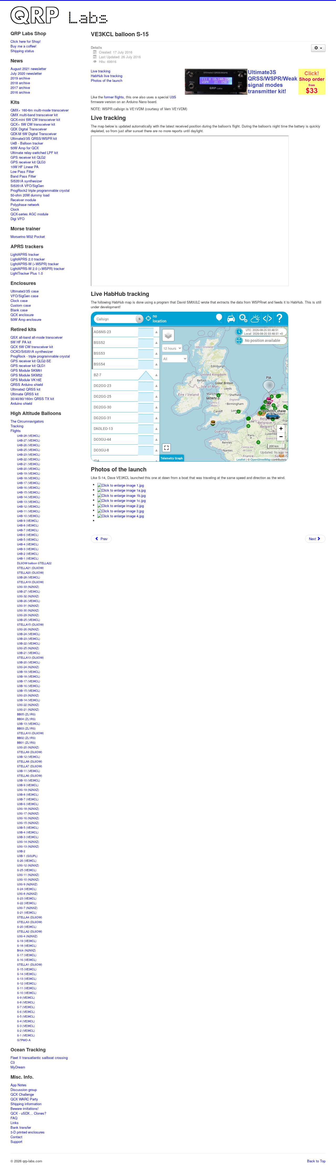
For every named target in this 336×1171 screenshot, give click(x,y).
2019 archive (20, 78)
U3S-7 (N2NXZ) (27, 908)
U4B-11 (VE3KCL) (28, 511)
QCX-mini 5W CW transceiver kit (35, 119)
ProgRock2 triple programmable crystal (40, 190)
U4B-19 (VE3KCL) (28, 473)
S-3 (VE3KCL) (26, 1026)
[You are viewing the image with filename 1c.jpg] (121, 500)
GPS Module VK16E (26, 379)
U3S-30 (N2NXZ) (28, 610)
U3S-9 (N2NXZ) (27, 884)
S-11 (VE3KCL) (26, 988)
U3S (173, 96)
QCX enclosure (22, 314)
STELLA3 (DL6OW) (29, 922)
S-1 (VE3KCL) (26, 1035)
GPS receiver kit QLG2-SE (30, 361)
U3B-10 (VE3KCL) (28, 780)
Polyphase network (24, 204)
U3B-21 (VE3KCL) (28, 653)
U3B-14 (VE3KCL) (28, 700)
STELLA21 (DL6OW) (30, 568)
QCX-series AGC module (29, 214)
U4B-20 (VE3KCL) (28, 468)
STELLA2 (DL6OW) (29, 931)
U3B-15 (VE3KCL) (28, 690)
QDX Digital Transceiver (28, 129)
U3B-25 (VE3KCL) (28, 620)
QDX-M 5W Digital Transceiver (33, 133)
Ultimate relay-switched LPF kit (34, 152)
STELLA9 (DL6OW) (29, 752)
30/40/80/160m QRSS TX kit (32, 398)
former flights (114, 96)
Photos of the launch (106, 80)
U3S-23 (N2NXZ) (28, 695)
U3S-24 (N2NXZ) (28, 667)
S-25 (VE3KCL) (26, 870)
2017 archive (20, 87)
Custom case (20, 305)
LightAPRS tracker (24, 254)
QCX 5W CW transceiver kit (31, 346)
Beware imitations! (24, 1108)
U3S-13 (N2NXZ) (28, 846)
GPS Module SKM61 (26, 370)
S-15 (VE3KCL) (26, 969)
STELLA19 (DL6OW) (30, 582)
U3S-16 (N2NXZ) (28, 818)
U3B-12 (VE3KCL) (28, 756)
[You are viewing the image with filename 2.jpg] (120, 505)
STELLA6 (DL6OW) (29, 775)
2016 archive (20, 92)
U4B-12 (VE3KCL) (28, 506)
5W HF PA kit (20, 342)
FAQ (13, 1118)
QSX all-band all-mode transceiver (36, 337)
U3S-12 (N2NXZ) (28, 865)
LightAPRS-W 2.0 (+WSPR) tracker (37, 268)
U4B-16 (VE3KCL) (28, 487)
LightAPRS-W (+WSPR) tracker (34, 264)
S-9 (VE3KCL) (26, 997)
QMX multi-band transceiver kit (34, 115)
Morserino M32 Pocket (27, 236)
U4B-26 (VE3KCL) (28, 445)
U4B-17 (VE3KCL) (28, 483)
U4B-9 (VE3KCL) (28, 520)
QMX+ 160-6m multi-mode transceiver (39, 110)
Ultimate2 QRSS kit (25, 389)
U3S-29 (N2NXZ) (28, 615)
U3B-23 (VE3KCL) (28, 638)
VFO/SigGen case (24, 296)
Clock (14, 209)
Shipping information (25, 1103)
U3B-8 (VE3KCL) (28, 794)
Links (14, 1122)
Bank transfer (20, 1127)
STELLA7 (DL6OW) (29, 766)
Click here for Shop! (25, 41)
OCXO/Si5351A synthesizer (31, 351)
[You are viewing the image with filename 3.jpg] (120, 510)
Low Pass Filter (22, 171)
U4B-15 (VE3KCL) (28, 492)
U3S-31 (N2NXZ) (28, 605)
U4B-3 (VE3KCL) (28, 549)
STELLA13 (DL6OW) (30, 657)
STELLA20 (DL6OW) (30, 572)
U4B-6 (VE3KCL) (28, 535)
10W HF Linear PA (24, 166)
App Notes (18, 1085)
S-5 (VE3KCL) (26, 1016)
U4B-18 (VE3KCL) (28, 478)
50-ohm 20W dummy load (29, 195)
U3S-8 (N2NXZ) (27, 893)
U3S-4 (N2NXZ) (27, 936)
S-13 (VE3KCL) (26, 978)
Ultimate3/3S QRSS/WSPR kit (33, 138)
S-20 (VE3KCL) (26, 926)
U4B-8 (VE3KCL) (28, 525)
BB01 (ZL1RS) (26, 742)
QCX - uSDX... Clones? (28, 1113)
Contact (16, 1137)
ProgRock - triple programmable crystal (40, 356)
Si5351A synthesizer (26, 181)
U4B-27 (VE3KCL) (28, 440)
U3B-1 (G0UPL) (27, 856)
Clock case (19, 300)
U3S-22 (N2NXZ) (28, 704)
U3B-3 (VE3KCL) (28, 837)
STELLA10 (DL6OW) (30, 733)
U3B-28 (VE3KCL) (28, 577)
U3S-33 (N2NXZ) (28, 586)
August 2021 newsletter (28, 68)
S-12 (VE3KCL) (26, 983)
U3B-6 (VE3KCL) (28, 804)
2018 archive (20, 83)
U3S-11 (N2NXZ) (28, 874)
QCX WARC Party (24, 1099)
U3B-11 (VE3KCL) (28, 771)
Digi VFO (17, 218)
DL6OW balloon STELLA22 (34, 563)
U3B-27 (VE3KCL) (28, 591)
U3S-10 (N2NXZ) (28, 879)
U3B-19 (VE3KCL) (28, 671)
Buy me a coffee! (23, 46)
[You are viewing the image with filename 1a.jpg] (121, 489)
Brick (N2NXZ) (26, 950)
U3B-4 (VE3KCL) (28, 832)
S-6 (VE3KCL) (26, 1011)
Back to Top (316, 1160)
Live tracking (100, 70)
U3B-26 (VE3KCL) (28, 601)
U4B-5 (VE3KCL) (28, 539)
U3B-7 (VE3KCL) (28, 799)
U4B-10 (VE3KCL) (28, 516)
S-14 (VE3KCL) (26, 974)
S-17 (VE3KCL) (26, 955)
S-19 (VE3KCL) (26, 941)
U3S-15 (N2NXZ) (28, 823)
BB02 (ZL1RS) (26, 738)
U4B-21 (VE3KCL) (28, 464)
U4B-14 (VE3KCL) (28, 497)
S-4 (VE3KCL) (26, 1021)
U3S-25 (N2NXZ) (28, 648)
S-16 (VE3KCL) (26, 959)
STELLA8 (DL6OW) (29, 761)
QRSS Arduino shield (26, 384)
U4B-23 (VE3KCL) (28, 454)
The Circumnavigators (27, 421)
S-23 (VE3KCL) (26, 898)
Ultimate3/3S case (24, 291)
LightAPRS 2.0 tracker (27, 259)
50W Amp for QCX (24, 148)
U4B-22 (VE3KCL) (28, 459)
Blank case (19, 310)
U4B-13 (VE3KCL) (28, 501)
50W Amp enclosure (25, 319)
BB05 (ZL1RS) (26, 714)
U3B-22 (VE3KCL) (28, 643)
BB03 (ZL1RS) (26, 728)
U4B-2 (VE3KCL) (28, 553)
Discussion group (23, 1089)
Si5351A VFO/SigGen (27, 185)
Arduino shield (21, 403)
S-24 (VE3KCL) (26, 889)
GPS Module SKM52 (26, 375)
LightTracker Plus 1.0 (26, 273)
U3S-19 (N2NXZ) (28, 789)
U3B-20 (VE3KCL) (28, 662)
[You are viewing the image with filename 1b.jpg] (121, 494)
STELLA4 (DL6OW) (29, 917)
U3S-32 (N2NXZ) (28, 596)
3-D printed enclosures (27, 1132)
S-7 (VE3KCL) (26, 1007)
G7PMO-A (23, 1040)
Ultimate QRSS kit (24, 394)
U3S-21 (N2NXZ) (28, 709)
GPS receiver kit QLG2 (27, 157)
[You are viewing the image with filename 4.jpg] (120, 515)
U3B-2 (21, 851)
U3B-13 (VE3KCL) (28, 723)
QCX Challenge (22, 1094)
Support (16, 1141)
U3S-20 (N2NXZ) (28, 747)
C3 (12, 1062)
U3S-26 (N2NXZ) (28, 629)
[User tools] (318, 48)
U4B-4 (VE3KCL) (28, 544)
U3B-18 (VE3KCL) (28, 676)
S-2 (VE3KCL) (26, 1030)
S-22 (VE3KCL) (26, 903)
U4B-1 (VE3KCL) (28, 558)
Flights (15, 430)
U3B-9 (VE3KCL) (28, 785)
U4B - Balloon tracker (26, 143)
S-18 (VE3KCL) (26, 945)
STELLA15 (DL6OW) (30, 624)
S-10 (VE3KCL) (26, 993)
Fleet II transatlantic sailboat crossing (39, 1057)
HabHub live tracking (106, 75)
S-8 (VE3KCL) (26, 1002)
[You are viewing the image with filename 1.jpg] (120, 484)
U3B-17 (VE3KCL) (28, 681)
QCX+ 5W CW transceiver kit (32, 124)
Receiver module (23, 200)
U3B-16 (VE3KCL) (28, 686)
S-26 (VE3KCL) (26, 860)
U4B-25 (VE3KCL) (28, 450)
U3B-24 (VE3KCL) (28, 634)
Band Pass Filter (23, 176)
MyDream (17, 1067)
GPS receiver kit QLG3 (27, 162)
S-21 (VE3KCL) (26, 912)
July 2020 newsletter (26, 73)
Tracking (16, 426)
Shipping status (22, 51)
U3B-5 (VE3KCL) (28, 827)
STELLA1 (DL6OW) (29, 964)
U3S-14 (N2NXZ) (28, 841)
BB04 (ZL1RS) (26, 719)
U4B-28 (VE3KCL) (28, 435)
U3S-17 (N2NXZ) (28, 813)
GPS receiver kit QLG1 (27, 365)
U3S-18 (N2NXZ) (28, 808)
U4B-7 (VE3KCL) (28, 530)
